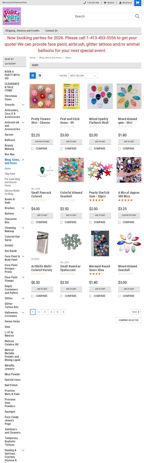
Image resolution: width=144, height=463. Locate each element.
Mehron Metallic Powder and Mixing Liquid (12, 355)
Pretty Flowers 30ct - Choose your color (41, 122)
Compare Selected (128, 320)
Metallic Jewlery (9, 367)
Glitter (9, 298)
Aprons (9, 134)
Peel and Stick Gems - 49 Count (70, 122)
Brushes (10, 208)
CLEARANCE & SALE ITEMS (12, 87)
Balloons (10, 140)
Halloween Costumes (11, 314)
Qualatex (35, 259)
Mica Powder (12, 374)
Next (134, 312)
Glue (7, 327)
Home (32, 58)
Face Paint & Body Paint (12, 258)
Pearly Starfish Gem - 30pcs (99, 194)
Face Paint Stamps (11, 279)
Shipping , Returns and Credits (22, 30)
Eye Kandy (11, 251)
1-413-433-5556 (93, 3)
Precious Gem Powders (10, 403)
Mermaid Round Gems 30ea (99, 268)
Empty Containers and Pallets (11, 289)
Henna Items (12, 321)
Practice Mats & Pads (12, 392)
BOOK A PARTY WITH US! (12, 75)
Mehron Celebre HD (11, 342)
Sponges (10, 411)
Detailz (9, 245)
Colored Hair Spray (12, 238)
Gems (8, 168)
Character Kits (11, 220)
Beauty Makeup (9, 147)
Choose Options (42, 142)
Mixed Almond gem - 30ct (127, 120)
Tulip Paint (10, 173)
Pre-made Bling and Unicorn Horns (12, 182)
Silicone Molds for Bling (12, 192)
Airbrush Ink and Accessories (12, 126)
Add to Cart (71, 142)
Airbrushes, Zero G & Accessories (12, 114)
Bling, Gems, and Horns (12, 161)
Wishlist (110, 3)
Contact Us (51, 30)
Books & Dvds (10, 201)
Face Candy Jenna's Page (11, 420)
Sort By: (63, 75)
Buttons (9, 213)
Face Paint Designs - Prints (11, 268)
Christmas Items (11, 97)
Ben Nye (10, 154)
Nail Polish (11, 385)
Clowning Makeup (10, 229)
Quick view (42, 106)
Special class (13, 379)
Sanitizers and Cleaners (13, 431)
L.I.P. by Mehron (9, 334)
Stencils (10, 104)
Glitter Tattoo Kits (11, 305)
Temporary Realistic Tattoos (11, 441)
